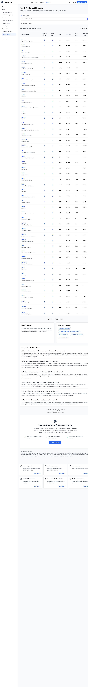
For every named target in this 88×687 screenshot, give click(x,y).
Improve (42, 2)
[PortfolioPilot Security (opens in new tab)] (70, 2)
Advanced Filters (27, 23)
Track (31, 2)
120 (57, 319)
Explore (48, 2)
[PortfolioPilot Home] (55, 421)
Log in (74, 2)
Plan (36, 2)
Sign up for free (82, 2)
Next (61, 319)
